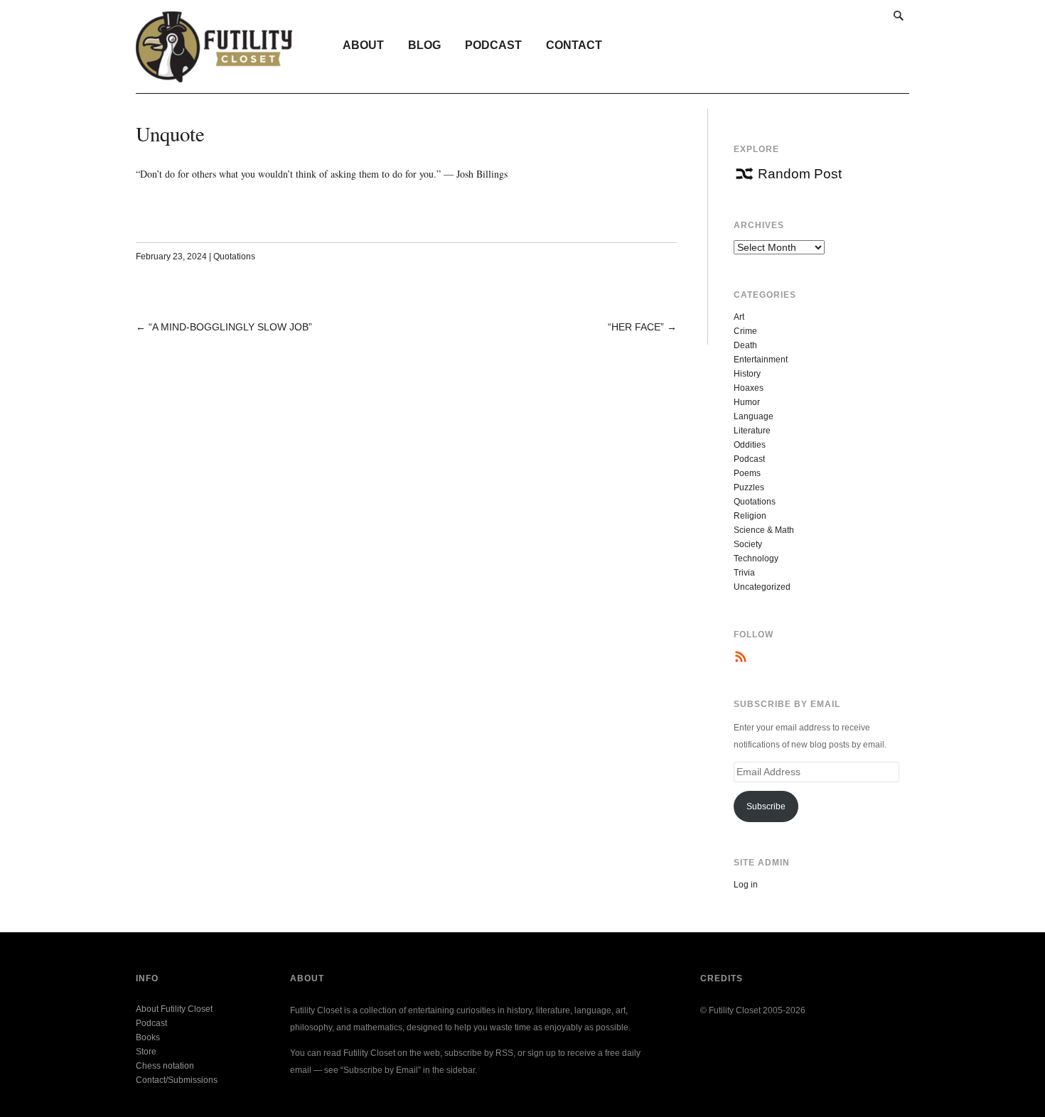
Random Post (800, 173)
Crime (745, 331)
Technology (756, 558)
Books (148, 1037)
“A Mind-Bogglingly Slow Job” (230, 327)
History (747, 374)
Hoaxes (748, 388)
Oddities (750, 445)
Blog (424, 45)
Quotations (234, 256)
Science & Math (764, 530)
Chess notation (165, 1066)
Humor (747, 402)
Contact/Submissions (177, 1080)
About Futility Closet (174, 1009)
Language (753, 416)
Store (146, 1052)
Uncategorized (762, 587)
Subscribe (766, 806)
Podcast (493, 45)
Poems (747, 473)
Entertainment (761, 360)
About (363, 45)
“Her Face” (636, 327)
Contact (574, 45)
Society (748, 544)
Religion (750, 516)
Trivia (744, 573)
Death (745, 345)
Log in (746, 885)
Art (739, 317)
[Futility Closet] (214, 74)
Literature (752, 431)
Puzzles (749, 487)
